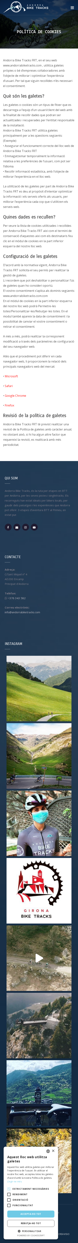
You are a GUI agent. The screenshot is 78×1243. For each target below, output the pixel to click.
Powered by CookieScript (31, 1235)
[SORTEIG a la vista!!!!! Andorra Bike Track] (39, 823)
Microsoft (11, 376)
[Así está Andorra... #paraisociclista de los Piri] (39, 756)
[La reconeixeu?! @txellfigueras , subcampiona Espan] (39, 958)
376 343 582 (17, 598)
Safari (9, 386)
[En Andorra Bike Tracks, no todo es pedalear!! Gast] (39, 1025)
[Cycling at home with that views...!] (39, 1093)
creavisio (64, 1234)
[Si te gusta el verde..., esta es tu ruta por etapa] (39, 688)
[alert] (31, 1193)
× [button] (53, 1151)
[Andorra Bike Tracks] (25, 6)
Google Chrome (15, 396)
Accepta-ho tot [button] (30, 1214)
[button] (30, 1231)
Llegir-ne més (14, 1181)
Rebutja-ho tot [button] (31, 1223)
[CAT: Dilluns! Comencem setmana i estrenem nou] (39, 891)
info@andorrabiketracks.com (22, 612)
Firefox (9, 405)
